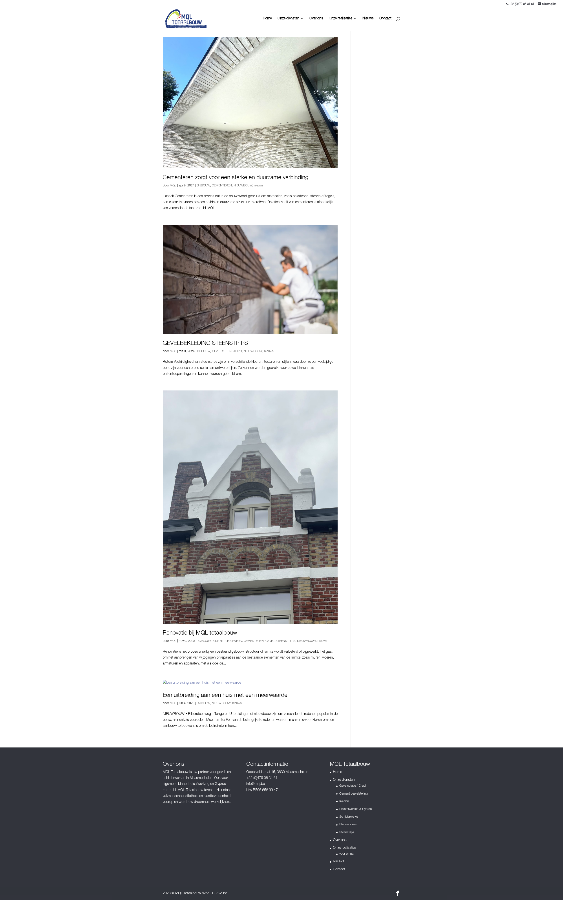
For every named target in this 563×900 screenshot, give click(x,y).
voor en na (346, 854)
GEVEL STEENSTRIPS (227, 351)
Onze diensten (288, 18)
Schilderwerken (349, 817)
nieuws (258, 185)
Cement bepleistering (353, 793)
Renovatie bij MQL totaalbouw (200, 633)
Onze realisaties (340, 18)
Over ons (316, 18)
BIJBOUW (203, 185)
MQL (173, 185)
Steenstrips (346, 832)
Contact (385, 18)
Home (267, 18)
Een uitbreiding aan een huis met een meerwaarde (225, 695)
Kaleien (344, 801)
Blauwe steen (348, 824)
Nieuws (368, 18)
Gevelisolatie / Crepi (352, 786)
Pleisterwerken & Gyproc (355, 809)
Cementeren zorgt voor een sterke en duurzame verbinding (235, 178)
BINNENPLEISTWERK (227, 641)
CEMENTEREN (222, 185)
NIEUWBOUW (243, 185)
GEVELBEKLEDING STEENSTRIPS (205, 343)
